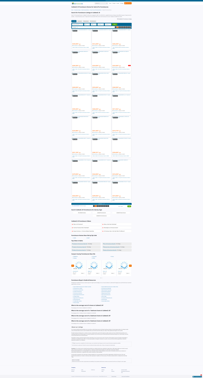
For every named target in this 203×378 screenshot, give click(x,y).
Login (122, 3)
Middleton (76, 256)
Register (72, 371)
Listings (113, 3)
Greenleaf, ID (75, 271)
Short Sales (104, 296)
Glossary (112, 371)
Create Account (128, 3)
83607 (88, 238)
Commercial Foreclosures (107, 297)
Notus (112, 256)
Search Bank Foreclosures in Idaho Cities (110, 286)
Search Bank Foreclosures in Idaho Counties (82, 286)
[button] (101, 277)
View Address (75, 45)
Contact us (93, 369)
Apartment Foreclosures (78, 297)
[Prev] (115, 27)
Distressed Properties (106, 291)
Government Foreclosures (79, 294)
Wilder (94, 258)
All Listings (74, 21)
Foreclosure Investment (78, 290)
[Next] (130, 27)
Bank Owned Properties (106, 290)
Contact (117, 3)
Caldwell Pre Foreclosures (101, 215)
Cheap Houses (85, 21)
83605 (75, 238)
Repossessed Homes (106, 293)
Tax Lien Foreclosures (106, 294)
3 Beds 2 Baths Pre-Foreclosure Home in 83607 (120, 155)
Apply (115, 24)
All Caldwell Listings (82, 212)
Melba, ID (90, 271)
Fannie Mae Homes (106, 301)
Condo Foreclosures (78, 291)
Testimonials (83, 371)
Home (110, 3)
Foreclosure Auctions (78, 293)
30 (75, 205)
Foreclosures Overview (106, 288)
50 (78, 205)
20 (74, 205)
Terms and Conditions (125, 376)
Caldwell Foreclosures (101, 212)
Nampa (75, 258)
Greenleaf (94, 256)
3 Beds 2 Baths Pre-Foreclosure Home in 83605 (80, 47)
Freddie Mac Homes (78, 301)
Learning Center (124, 369)
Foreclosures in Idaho (78, 288)
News (102, 371)
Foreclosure (80, 21)
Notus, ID (105, 271)
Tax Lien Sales (76, 302)
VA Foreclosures (77, 299)
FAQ (112, 369)
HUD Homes (104, 299)
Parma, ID (120, 271)
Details (82, 273)
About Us (73, 369)
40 (77, 205)
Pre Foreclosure (93, 21)
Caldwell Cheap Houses (121, 212)
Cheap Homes (76, 296)
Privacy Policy (114, 376)
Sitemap (103, 369)
